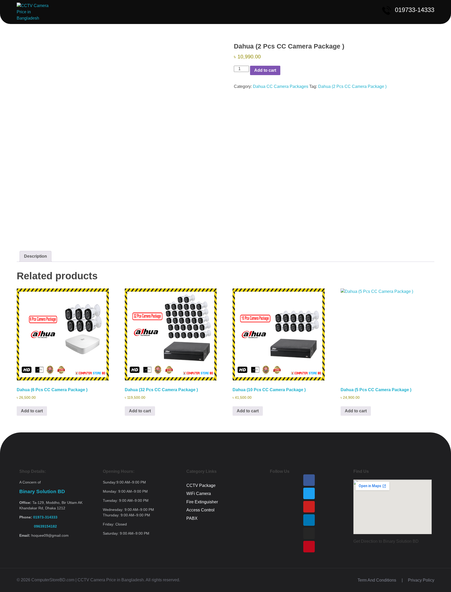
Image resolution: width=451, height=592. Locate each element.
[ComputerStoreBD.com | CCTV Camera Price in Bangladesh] (35, 12)
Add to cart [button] (32, 411)
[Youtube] (309, 506)
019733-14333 (414, 9)
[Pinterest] (309, 546)
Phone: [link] (38, 517)
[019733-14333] (386, 10)
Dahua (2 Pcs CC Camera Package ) (352, 86)
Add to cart (265, 70)
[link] (38, 526)
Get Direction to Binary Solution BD (386, 541)
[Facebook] (309, 480)
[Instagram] (309, 533)
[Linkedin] (309, 520)
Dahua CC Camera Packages (280, 86)
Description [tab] (35, 256)
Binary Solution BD (42, 491)
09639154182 (38, 526)
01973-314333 (45, 517)
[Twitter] (309, 493)
